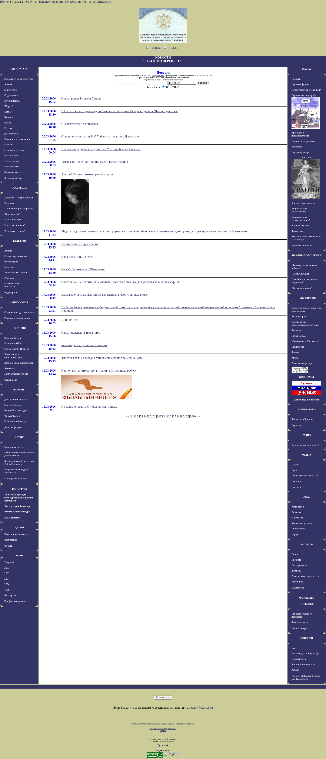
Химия (294, 357)
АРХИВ (19, 555)
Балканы (8, 117)
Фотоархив (10, 595)
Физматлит (297, 231)
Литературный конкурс (17, 506)
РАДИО (306, 435)
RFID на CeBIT (71, 320)
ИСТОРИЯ (19, 328)
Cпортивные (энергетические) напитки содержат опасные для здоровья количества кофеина (120, 282)
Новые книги (11, 155)
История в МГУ (12, 343)
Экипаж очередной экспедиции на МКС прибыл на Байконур (101, 149)
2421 (133, 416)
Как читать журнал (301, 523)
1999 (7, 589)
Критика (8, 144)
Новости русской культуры (18, 78)
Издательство (11, 166)
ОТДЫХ (306, 454)
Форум (8, 545)
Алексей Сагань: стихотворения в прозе (87, 174)
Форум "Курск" (12, 415)
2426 (166, 416)
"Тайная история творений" (19, 208)
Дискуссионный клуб (15, 399)
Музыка (8, 267)
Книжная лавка (12, 171)
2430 (193, 416)
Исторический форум (15, 421)
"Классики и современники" (19, 197)
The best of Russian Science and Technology (305, 677)
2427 (173, 416)
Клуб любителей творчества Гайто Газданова (19, 462)
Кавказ (8, 111)
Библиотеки (297, 587)
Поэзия (8, 128)
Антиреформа (298, 316)
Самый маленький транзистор (80, 332)
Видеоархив (10, 292)
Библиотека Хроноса (302, 419)
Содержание (20, 1)
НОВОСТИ (306, 638)
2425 (160, 416)
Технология (297, 346)
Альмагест (9, 368)
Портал (4, 1)
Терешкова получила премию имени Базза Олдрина (94, 161)
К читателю (10, 89)
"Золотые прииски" (14, 225)
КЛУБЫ (19, 437)
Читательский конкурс (17, 511)
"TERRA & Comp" (301, 273)
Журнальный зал (13, 178)
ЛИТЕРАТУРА (19, 69)
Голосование (73, 1)
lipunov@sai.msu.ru (201, 707)
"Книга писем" (12, 214)
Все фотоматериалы (15, 601)
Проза (7, 122)
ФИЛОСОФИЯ (19, 302)
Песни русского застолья (304, 475)
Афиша (8, 84)
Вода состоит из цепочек (77, 256)
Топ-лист (89, 1)
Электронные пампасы (16, 534)
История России (13, 337)
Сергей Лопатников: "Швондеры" (83, 269)
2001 (7, 578)
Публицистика (12, 100)
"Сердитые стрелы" (14, 231)
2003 (7, 567)
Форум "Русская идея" (16, 410)
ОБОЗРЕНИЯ (19, 187)
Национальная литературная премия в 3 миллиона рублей (98, 370)
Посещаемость (299, 565)
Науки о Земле (299, 335)
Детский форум (12, 427)
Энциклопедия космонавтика (299, 210)
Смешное (296, 487)
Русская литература (301, 363)
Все (293, 647)
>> (198, 416)
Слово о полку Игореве (16, 348)
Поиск (294, 554)
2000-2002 (306, 157)
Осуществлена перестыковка (79, 123)
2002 (7, 573)
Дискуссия (104, 1)
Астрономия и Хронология (18, 362)
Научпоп (296, 425)
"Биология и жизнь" (301, 288)
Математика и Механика (304, 341)
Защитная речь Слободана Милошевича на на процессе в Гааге (102, 357)
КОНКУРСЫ (19, 489)
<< (128, 416)
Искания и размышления (17, 139)
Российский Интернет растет (80, 244)
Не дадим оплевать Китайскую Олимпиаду (89, 406)
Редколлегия (297, 506)
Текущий (9, 562)
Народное (296, 481)
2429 (186, 416)
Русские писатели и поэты (305, 576)
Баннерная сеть (299, 622)
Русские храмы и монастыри (13, 285)
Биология (296, 330)
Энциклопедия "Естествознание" (300, 218)
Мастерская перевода (15, 478)
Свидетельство (158, 76)
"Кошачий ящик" (13, 219)
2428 (180, 416)
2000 (7, 584)
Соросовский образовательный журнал (304, 323)
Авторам (296, 512)
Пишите (44, 1)
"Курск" (8, 106)
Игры (294, 470)
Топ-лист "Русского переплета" (301, 615)
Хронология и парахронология (13, 356)
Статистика (180, 723)
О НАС (306, 496)
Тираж (294, 534)
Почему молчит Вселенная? (306, 89)
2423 (147, 416)
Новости (57, 1)
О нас (33, 1)
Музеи (294, 464)
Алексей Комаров (167, 741)
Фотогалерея (11, 261)
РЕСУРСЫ (306, 544)
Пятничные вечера (14, 447)
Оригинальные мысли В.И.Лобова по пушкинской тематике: (100, 136)
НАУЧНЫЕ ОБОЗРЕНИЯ (306, 255)
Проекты (296, 559)
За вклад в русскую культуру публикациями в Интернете (18, 497)
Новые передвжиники (15, 256)
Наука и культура (300, 152)
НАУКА (306, 69)
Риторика (9, 278)
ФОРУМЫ (19, 389)
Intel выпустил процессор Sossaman (84, 345)
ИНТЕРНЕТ (307, 603)
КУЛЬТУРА (19, 240)
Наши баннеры (299, 628)
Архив (164, 723)
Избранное (297, 581)
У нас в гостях (11, 161)
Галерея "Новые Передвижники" (163, 728)
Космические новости (303, 203)
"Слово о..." (10, 203)
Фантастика (10, 539)
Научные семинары (301, 245)
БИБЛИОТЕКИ (307, 409)
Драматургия (11, 133)
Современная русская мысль (19, 312)
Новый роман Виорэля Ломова (81, 98)
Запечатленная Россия (16, 373)
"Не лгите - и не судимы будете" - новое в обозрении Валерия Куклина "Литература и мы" (119, 111)
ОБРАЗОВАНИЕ (307, 298)
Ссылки (171, 723)
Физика (295, 352)
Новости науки (299, 658)
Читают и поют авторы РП (305, 445)
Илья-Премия (12, 517)
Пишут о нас (298, 528)
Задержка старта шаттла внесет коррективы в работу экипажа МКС (104, 294)
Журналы (296, 570)
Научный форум (13, 404)
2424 (153, 416)
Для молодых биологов (307, 399)
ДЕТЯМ (19, 527)
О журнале (297, 517)
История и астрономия (303, 141)
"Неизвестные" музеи (15, 272)
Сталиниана (10, 379)
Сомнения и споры (14, 150)
